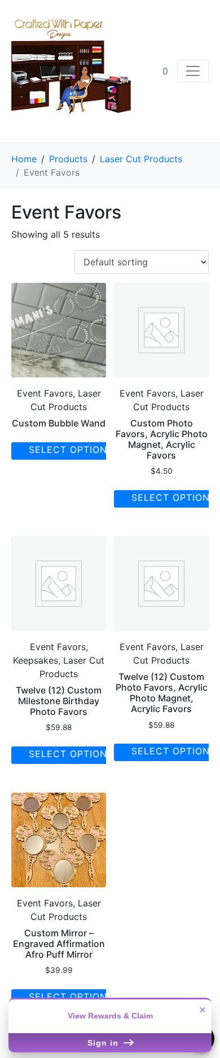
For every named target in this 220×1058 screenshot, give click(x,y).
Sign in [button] (104, 1042)
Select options (71, 449)
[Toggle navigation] (193, 71)
